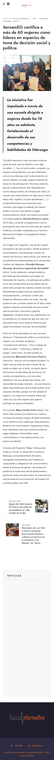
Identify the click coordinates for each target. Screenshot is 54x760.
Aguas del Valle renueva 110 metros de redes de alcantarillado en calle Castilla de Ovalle (20, 507)
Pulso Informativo (21, 18)
